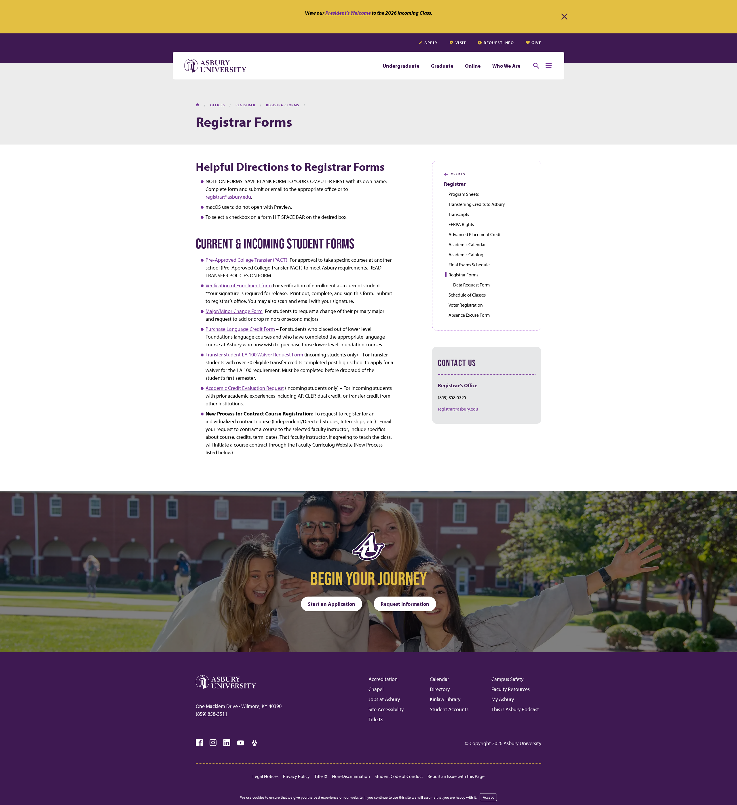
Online (473, 65)
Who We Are (506, 65)
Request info (499, 42)
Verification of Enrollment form (239, 285)
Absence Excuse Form (469, 315)
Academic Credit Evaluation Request (245, 388)
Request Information (405, 604)
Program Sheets (464, 194)
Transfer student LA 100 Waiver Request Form (254, 354)
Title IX (375, 719)
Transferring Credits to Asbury (477, 204)
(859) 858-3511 (211, 714)
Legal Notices (265, 776)
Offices (455, 174)
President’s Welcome (348, 13)
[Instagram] (213, 742)
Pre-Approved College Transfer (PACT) (246, 260)
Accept (488, 797)
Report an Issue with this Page (456, 776)
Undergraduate (401, 65)
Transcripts (459, 214)
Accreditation (383, 679)
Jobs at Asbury (384, 699)
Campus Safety (507, 679)
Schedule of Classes (467, 295)
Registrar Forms (463, 275)
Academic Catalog (466, 254)
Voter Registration (466, 305)
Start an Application (331, 604)
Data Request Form (471, 285)
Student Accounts (449, 709)
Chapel (375, 689)
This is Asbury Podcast (515, 709)
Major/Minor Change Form (234, 311)
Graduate (442, 65)
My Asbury (502, 699)
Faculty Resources (510, 689)
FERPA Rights (461, 224)
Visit (460, 42)
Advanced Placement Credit (475, 234)
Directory (440, 689)
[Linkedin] (226, 742)
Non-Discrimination (351, 776)
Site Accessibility (386, 709)
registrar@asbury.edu (228, 196)
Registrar (455, 184)
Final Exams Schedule (469, 264)
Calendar (439, 679)
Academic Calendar (467, 244)
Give (536, 42)
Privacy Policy (296, 776)
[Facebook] (199, 742)
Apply (431, 42)
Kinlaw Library (445, 699)
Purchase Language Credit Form (240, 329)
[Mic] (254, 742)
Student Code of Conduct (399, 776)
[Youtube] (240, 742)
